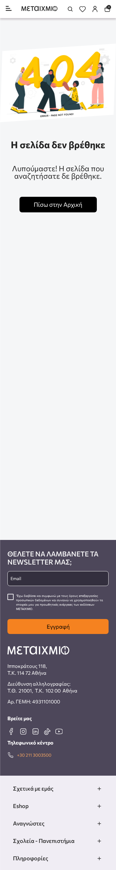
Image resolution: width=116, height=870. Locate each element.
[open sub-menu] (99, 788)
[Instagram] (23, 731)
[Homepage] (39, 9)
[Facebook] (11, 731)
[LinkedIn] (35, 731)
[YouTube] (58, 731)
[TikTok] (47, 731)
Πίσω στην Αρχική (58, 204)
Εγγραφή (58, 626)
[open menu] (8, 9)
